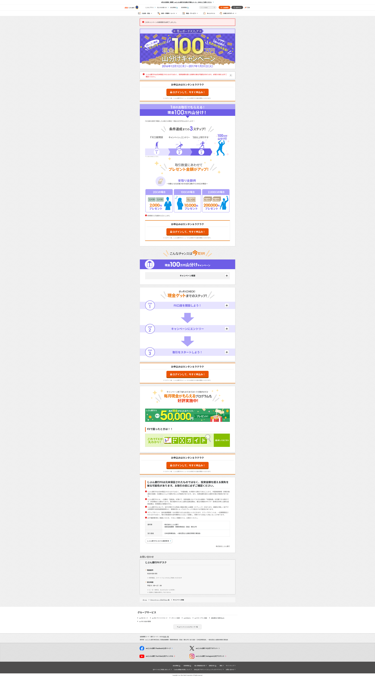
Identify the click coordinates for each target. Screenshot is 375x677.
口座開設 (225, 7)
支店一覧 (166, 637)
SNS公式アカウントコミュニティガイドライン (208, 669)
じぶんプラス (149, 7)
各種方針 (211, 666)
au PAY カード (143, 618)
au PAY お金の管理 (145, 621)
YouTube (159, 656)
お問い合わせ (230, 669)
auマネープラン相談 (201, 618)
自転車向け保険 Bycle (217, 618)
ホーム (145, 600)
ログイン (238, 7)
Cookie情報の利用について (182, 669)
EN (249, 7)
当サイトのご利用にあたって (161, 669)
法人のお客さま (162, 7)
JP (245, 7)
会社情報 (173, 7)
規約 (221, 666)
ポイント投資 (175, 618)
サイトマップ (230, 666)
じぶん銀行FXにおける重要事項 (158, 541)
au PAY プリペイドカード (159, 618)
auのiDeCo (187, 618)
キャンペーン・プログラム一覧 (159, 600)
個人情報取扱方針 (199, 666)
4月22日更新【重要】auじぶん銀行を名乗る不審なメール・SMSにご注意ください (186, 2)
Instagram (210, 656)
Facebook (158, 648)
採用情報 (184, 7)
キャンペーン (211, 13)
